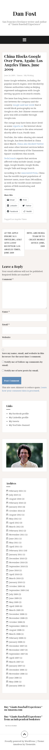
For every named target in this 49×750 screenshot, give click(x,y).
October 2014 (15, 510)
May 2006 (13, 681)
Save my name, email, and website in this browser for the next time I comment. (23, 355)
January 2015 (15, 506)
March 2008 (15, 634)
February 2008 (16, 638)
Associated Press (29, 172)
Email (6, 324)
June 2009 (14, 598)
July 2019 (13, 494)
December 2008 (16, 614)
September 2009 (17, 590)
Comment (7, 279)
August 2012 (15, 514)
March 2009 (15, 610)
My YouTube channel (19, 425)
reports (16, 126)
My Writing (29, 75)
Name (6, 311)
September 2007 (17, 653)
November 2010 (16, 562)
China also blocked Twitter (30, 143)
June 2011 (14, 538)
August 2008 (15, 630)
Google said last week (23, 104)
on (22, 126)
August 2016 (15, 498)
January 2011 (15, 554)
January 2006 (15, 685)
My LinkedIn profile (18, 417)
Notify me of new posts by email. (21, 370)
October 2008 (15, 622)
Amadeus (17, 744)
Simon (19, 75)
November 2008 (16, 618)
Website (6, 337)
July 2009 (13, 594)
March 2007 (15, 661)
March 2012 (15, 526)
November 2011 (16, 534)
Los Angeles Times (19, 219)
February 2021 (16, 490)
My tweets (14, 421)
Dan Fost (24, 13)
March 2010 (15, 578)
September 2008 (17, 626)
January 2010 (15, 582)
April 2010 (14, 574)
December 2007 (16, 645)
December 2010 (16, 558)
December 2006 (16, 669)
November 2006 (16, 673)
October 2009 (15, 586)
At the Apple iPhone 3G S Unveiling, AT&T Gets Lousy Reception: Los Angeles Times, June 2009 (13, 242)
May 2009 (13, 602)
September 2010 (17, 566)
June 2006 (14, 677)
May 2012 (13, 518)
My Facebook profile (19, 413)
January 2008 (15, 641)
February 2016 (16, 502)
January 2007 (15, 665)
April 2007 (14, 657)
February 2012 (16, 530)
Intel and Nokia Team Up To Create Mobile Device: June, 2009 (36, 239)
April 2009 (14, 606)
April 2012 (14, 522)
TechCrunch (10, 158)
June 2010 (14, 570)
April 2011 (14, 546)
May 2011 (13, 542)
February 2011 (16, 550)
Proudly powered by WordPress (20, 741)
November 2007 (16, 649)
